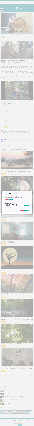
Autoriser (11, 199)
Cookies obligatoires (8, 203)
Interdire (7, 199)
